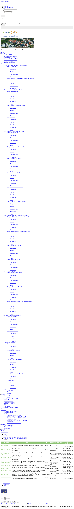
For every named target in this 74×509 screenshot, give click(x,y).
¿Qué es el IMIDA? (8, 54)
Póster (11, 104)
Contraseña (3, 23)
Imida (4, 434)
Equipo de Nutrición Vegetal (13, 259)
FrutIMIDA (7, 399)
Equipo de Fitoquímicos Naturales (15, 286)
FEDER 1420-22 (5, 468)
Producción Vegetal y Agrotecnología (12, 315)
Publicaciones (13, 76)
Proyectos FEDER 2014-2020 (14, 415)
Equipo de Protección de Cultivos (14, 272)
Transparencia (4, 432)
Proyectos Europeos (11, 419)
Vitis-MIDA (7, 406)
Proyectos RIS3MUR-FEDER (14, 423)
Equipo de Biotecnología (12, 132)
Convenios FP (7, 428)
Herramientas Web (8, 401)
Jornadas (3, 408)
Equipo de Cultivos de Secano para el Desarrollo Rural (19, 216)
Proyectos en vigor (8, 412)
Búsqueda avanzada (8, 8)
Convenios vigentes (8, 425)
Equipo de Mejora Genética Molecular (16, 146)
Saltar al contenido (5, 1)
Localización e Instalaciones (10, 56)
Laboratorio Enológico (9, 402)
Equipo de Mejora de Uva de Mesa (15, 187)
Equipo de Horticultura (12, 331)
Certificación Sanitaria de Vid (11, 398)
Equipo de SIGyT (11, 117)
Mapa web (3, 503)
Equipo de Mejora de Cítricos (14, 158)
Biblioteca (9, 391)
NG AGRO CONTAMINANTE (6, 462)
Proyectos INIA (10, 421)
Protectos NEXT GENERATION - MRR (16, 416)
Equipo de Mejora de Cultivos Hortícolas (16, 201)
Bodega (9, 344)
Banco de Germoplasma (9, 395)
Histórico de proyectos (9, 414)
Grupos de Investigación (9, 342)
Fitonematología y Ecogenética (14, 350)
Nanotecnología (10, 380)
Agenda (3, 429)
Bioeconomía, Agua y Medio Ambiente (13, 89)
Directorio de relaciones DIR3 (11, 58)
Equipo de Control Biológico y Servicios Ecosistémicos (19, 301)
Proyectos (12, 71)
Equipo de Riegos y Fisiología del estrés (16, 105)
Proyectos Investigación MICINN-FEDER (17, 417)
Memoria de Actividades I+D (10, 62)
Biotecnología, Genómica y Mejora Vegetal (14, 131)
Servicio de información (9, 403)
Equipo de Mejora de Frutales (14, 172)
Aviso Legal (9, 503)
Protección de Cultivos (9, 271)
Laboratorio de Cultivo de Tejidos (14, 359)
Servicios (3, 394)
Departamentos (4, 64)
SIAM (5, 404)
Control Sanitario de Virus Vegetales (15, 373)
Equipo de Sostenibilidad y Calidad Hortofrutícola (18, 231)
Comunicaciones (14, 74)
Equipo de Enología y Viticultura (14, 245)
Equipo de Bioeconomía (12, 91)
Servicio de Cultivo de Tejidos (11, 407)
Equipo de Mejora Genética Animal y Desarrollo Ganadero (20, 78)
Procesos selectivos (8, 61)
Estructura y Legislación (9, 57)
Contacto (9, 393)
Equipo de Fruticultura (12, 316)
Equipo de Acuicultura (12, 66)
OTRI (5, 389)
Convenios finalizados (9, 426)
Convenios (3, 424)
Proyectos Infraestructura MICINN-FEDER (17, 420)
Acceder (3, 24)
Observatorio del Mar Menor (10, 60)
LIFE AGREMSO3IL (6, 465)
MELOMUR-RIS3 (5, 474)
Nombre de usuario (5, 21)
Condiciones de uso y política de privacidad (38, 503)
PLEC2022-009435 (5, 449)
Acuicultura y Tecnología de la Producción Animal (15, 65)
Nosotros (3, 53)
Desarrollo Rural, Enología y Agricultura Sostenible (16, 215)
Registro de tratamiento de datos (20, 503)
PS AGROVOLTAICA (6, 445)
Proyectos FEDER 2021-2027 (11, 411)
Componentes (13, 69)
